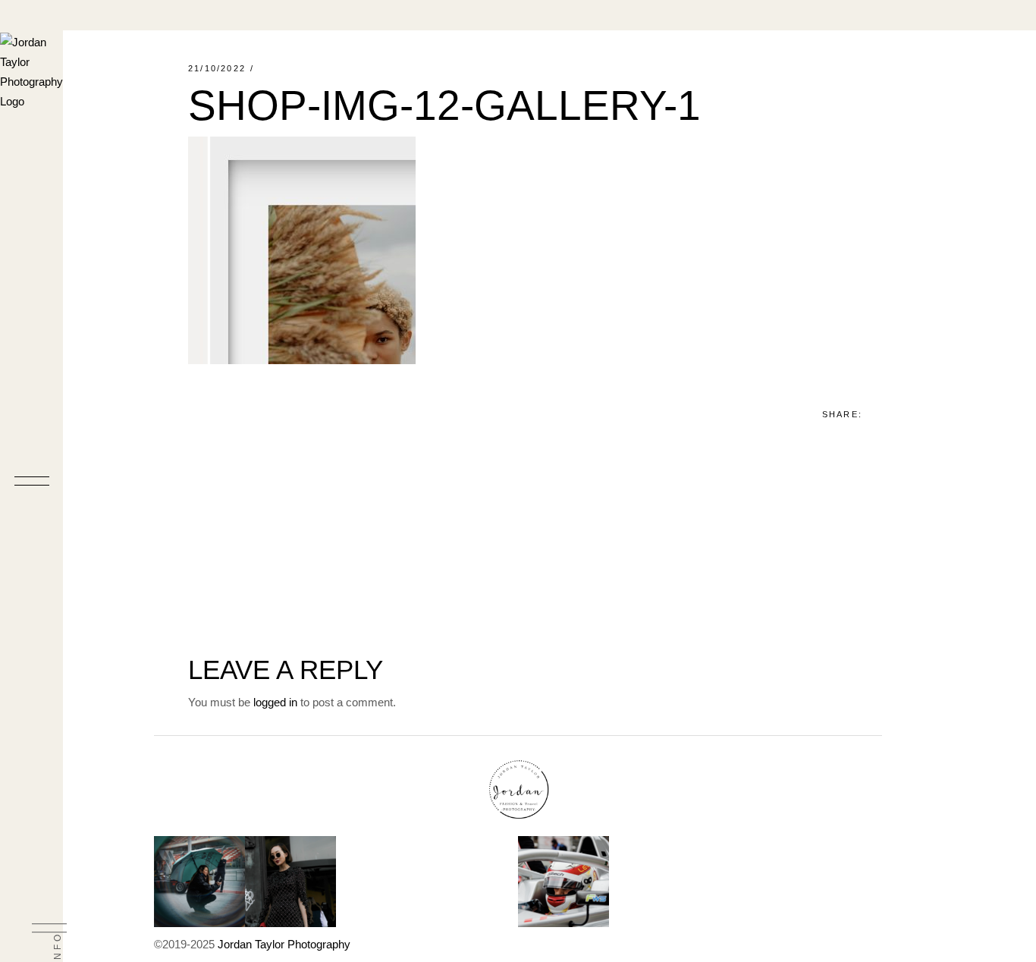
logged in (275, 702)
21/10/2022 (217, 68)
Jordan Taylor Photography (284, 944)
